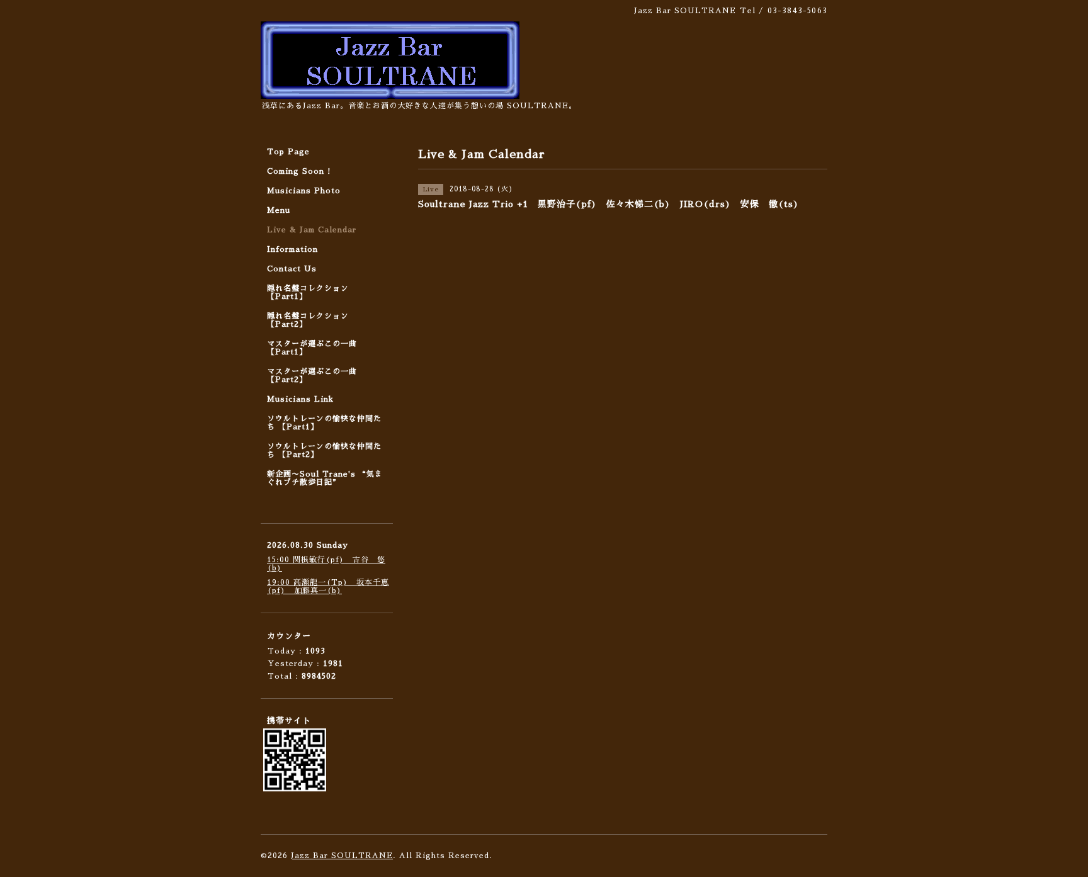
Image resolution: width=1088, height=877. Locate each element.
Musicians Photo (304, 191)
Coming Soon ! (299, 171)
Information (292, 249)
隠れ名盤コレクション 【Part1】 (308, 292)
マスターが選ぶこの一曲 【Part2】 (312, 375)
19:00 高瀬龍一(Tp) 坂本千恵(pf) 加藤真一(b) (328, 586)
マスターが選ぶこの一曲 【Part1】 (312, 348)
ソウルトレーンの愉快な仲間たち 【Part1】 (324, 423)
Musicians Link (300, 399)
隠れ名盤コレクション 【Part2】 (308, 320)
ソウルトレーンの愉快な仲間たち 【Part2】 (324, 450)
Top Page (288, 152)
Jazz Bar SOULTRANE (342, 855)
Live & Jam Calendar (311, 230)
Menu (278, 210)
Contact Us (292, 269)
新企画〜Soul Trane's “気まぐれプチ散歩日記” (325, 478)
